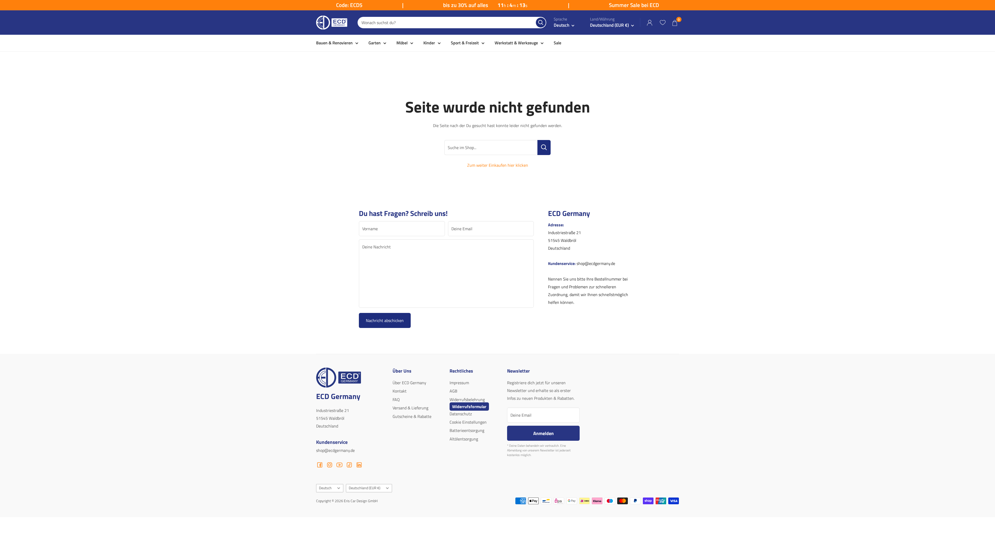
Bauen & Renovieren (334, 43)
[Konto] (649, 22)
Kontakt (400, 391)
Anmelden (543, 433)
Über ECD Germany (409, 383)
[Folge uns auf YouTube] (339, 464)
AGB (453, 391)
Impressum (459, 383)
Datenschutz (461, 414)
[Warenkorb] (675, 22)
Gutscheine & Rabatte (412, 416)
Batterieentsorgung (467, 430)
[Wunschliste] (662, 22)
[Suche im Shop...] (544, 147)
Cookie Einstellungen (468, 422)
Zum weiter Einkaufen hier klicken (497, 165)
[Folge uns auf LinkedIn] (359, 464)
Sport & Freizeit (465, 43)
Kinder (429, 43)
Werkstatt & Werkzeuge (516, 43)
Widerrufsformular (469, 406)
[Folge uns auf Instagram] (329, 464)
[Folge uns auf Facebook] (319, 464)
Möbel (402, 43)
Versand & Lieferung (410, 408)
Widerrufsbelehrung (467, 399)
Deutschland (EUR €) (364, 488)
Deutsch (325, 488)
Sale (557, 43)
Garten (374, 43)
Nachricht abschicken (385, 320)
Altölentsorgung (464, 439)
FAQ (396, 399)
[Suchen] (541, 22)
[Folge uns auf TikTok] (349, 464)
